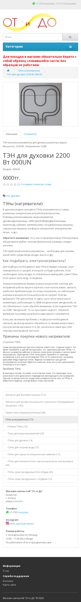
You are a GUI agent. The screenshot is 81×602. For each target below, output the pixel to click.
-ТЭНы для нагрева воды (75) (22, 447)
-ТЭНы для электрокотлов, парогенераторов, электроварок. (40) (39, 463)
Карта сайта (9, 584)
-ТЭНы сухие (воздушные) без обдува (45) (29, 472)
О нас (6, 570)
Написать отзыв (42, 184)
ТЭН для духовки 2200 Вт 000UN (24, 74)
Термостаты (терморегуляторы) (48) (25, 412)
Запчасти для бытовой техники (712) (25, 395)
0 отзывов (26, 184)
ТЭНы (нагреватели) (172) (19, 419)
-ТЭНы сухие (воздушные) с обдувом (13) (28, 479)
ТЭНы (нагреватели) (29, 70)
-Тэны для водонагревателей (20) (24, 433)
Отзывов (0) (30, 134)
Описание (11, 134)
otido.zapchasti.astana (21, 523)
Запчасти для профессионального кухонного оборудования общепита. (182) (39, 403)
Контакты (8, 581)
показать (50, 3)
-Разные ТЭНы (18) (16, 426)
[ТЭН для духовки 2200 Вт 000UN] (40, 104)
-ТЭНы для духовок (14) (18, 440)
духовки (15, 195)
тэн (8, 195)
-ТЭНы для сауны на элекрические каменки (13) (32, 454)
